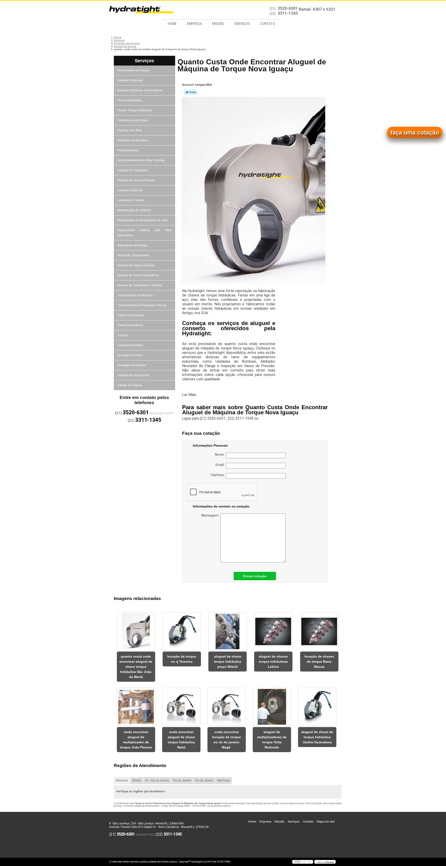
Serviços (242, 24)
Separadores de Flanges (132, 245)
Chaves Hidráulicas (129, 100)
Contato (267, 24)
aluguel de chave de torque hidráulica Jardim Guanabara (317, 737)
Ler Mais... (190, 394)
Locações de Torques (130, 200)
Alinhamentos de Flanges (133, 70)
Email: (221, 465)
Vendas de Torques (129, 385)
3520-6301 (288, 8)
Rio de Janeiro (182, 780)
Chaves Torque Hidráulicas (134, 110)
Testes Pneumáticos (130, 325)
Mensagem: (210, 515)
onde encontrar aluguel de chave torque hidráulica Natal (181, 739)
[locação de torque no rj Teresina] (182, 631)
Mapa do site (325, 821)
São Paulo (223, 780)
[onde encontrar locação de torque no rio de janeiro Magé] (226, 707)
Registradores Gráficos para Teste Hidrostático (144, 233)
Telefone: (218, 475)
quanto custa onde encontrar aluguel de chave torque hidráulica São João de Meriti (135, 667)
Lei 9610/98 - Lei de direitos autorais (211, 806)
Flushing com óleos (129, 130)
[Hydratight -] (136, 10)
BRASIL (136, 780)
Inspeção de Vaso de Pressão (136, 180)
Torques (122, 335)
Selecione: (122, 780)
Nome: (220, 454)
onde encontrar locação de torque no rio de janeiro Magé (226, 739)
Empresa (194, 24)
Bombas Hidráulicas (130, 80)
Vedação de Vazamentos (133, 375)
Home (172, 24)
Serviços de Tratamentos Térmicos (139, 285)
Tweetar (190, 92)
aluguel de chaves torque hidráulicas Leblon (273, 661)
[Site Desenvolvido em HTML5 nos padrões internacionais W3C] (302, 862)
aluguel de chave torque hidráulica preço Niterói (227, 661)
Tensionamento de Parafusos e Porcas (142, 305)
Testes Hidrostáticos (130, 315)
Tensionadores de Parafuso (135, 295)
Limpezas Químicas (130, 190)
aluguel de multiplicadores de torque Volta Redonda (272, 739)
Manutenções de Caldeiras (134, 210)
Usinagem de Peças (129, 355)
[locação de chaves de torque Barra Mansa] (319, 631)
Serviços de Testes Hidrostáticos (138, 275)
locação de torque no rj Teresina (181, 659)
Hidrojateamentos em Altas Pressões (141, 160)
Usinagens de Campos (131, 365)
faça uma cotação (414, 132)
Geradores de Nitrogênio (132, 140)
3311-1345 (288, 13)
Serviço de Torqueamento (133, 255)
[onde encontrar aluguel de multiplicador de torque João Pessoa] (136, 707)
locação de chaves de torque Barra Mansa (319, 661)
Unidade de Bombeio (130, 345)
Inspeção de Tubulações (132, 170)
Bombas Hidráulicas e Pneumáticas (140, 90)
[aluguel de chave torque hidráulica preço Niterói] (227, 631)
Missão (218, 24)
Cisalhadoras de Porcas (132, 120)
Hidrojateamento (127, 150)
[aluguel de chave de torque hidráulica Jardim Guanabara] (317, 707)
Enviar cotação (255, 576)
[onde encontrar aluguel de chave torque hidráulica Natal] (181, 707)
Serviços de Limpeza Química (135, 265)
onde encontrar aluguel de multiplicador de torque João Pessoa (136, 739)
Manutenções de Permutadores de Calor (142, 220)
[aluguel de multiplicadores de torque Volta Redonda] (272, 707)
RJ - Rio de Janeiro (157, 780)
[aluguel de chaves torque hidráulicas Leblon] (273, 631)
